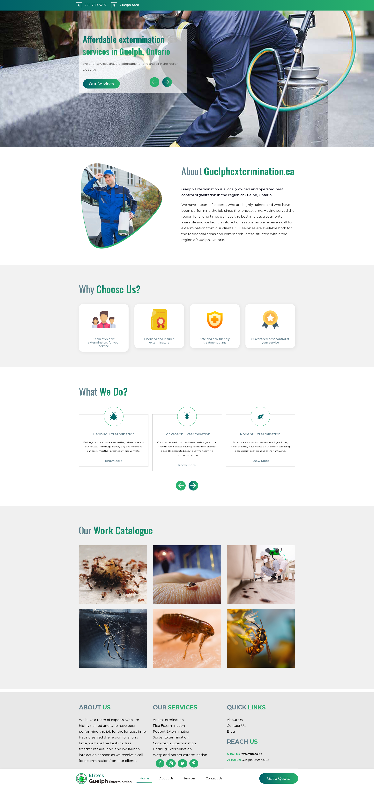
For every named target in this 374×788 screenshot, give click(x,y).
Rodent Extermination (172, 731)
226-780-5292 (95, 5)
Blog (231, 731)
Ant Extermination (168, 720)
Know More (113, 465)
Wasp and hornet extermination (180, 755)
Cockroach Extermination (174, 743)
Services (189, 778)
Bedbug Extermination (172, 749)
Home (144, 778)
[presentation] (154, 82)
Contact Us (214, 778)
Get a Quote (278, 778)
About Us (98, 83)
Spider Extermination (171, 737)
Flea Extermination (169, 726)
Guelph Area (129, 5)
